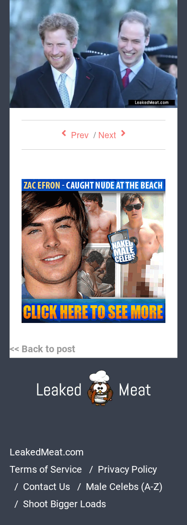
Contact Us (46, 486)
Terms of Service (46, 469)
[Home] (94, 388)
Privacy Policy (127, 469)
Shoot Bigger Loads (64, 504)
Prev (80, 135)
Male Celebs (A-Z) (124, 486)
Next (107, 135)
